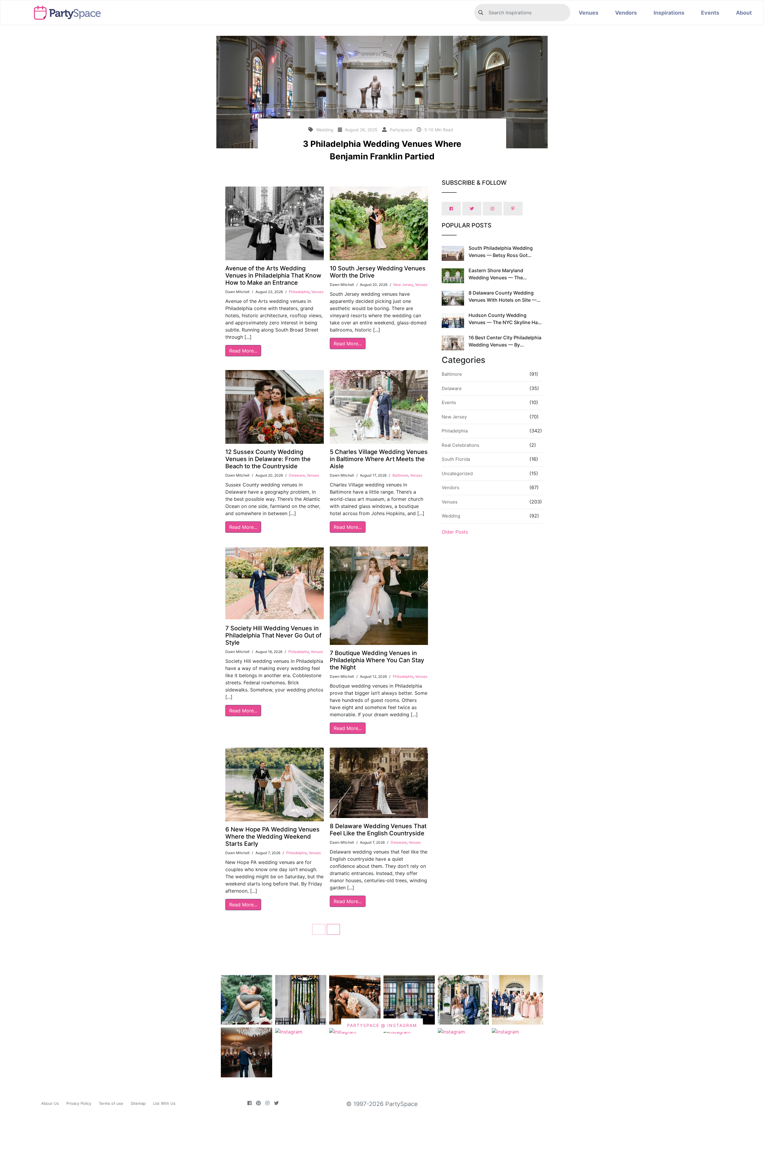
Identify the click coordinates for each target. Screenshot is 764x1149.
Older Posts (455, 532)
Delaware (297, 475)
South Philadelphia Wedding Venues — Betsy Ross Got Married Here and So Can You (502, 255)
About (744, 13)
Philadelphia (299, 291)
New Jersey (403, 284)
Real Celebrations (460, 445)
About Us (50, 1103)
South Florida (456, 459)
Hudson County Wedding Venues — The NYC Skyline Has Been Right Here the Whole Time (505, 322)
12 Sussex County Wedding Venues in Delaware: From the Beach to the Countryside (268, 459)
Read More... (243, 351)
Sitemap (138, 1103)
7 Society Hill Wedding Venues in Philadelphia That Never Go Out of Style (273, 635)
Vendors (626, 13)
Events (710, 13)
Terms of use (111, 1103)
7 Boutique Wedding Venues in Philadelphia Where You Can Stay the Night (377, 660)
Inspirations (669, 13)
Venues (588, 13)
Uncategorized (457, 473)
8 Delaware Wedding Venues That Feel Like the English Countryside (378, 830)
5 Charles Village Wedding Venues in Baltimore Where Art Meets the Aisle (379, 459)
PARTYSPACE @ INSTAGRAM (382, 1025)
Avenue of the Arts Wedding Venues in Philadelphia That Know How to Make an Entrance (273, 275)
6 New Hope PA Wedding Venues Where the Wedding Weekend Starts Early (272, 836)
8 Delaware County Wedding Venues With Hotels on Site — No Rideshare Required (503, 300)
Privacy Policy (78, 1103)
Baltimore (400, 475)
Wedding (451, 516)
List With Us (164, 1103)
